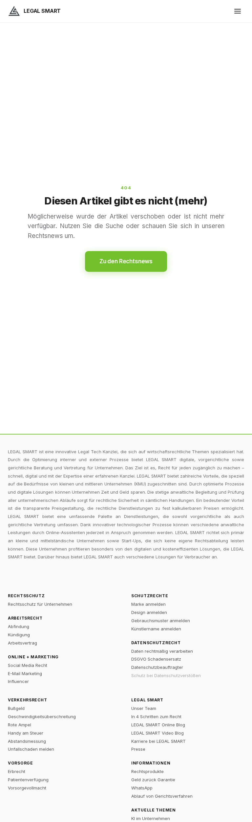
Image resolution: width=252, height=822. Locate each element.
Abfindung (18, 626)
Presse (138, 749)
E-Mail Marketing (25, 673)
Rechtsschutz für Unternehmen (40, 604)
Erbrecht (16, 771)
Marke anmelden (148, 604)
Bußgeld (16, 708)
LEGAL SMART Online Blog (158, 724)
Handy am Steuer (25, 733)
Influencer (18, 681)
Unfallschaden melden (31, 749)
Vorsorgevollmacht (27, 787)
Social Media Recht (27, 665)
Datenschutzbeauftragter (157, 667)
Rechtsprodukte (147, 771)
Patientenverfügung (28, 779)
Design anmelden (149, 612)
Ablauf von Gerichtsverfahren (162, 796)
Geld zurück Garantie (153, 779)
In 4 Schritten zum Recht (156, 716)
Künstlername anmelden (156, 628)
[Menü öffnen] (237, 11)
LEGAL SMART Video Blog (157, 733)
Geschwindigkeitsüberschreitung (42, 716)
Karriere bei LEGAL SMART (158, 741)
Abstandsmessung (27, 741)
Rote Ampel (19, 724)
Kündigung (19, 634)
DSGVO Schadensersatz (156, 659)
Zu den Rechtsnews (126, 261)
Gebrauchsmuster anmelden (160, 620)
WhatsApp (142, 787)
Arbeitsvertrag (22, 643)
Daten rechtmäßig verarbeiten (162, 651)
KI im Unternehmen (150, 818)
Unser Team (143, 708)
